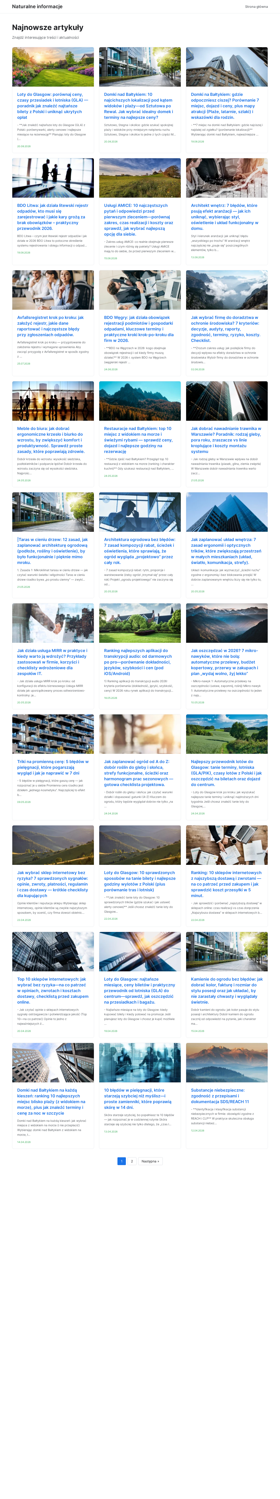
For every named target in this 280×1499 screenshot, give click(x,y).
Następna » (150, 1161)
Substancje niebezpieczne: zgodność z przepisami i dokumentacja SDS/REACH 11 (220, 1096)
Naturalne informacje (37, 6)
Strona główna (256, 7)
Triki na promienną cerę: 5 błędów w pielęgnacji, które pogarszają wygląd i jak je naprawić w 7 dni (53, 767)
